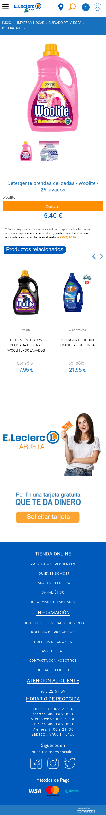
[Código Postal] (61, 7)
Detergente (12, 28)
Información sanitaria (53, 602)
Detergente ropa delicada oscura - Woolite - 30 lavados (26, 345)
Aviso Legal (53, 651)
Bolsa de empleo (53, 670)
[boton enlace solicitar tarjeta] (53, 509)
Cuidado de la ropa (65, 23)
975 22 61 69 (68, 237)
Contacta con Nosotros (53, 660)
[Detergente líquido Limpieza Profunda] (77, 292)
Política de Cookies (53, 642)
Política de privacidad (53, 632)
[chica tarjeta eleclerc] (53, 443)
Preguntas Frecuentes (53, 564)
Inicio (6, 23)
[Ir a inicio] (27, 8)
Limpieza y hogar (29, 23)
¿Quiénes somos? (53, 573)
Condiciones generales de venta (53, 623)
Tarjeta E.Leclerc (53, 583)
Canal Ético (53, 592)
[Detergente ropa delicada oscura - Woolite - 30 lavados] (26, 292)
